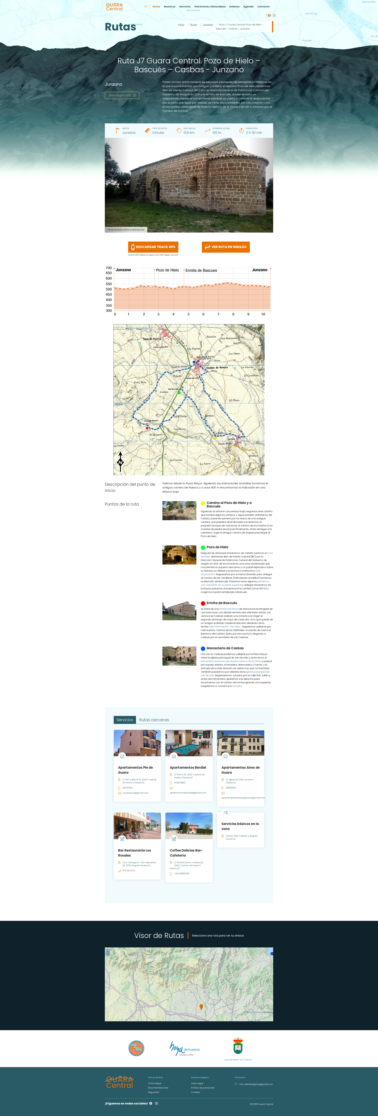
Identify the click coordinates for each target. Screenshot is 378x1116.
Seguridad (153, 1092)
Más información (219, 626)
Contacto (263, 6)
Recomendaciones (158, 1087)
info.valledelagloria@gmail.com (256, 1084)
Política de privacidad (203, 1087)
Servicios (185, 6)
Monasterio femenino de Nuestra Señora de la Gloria (231, 661)
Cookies (195, 1092)
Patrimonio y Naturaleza (210, 6)
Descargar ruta (120, 95)
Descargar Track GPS (155, 247)
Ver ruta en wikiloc (229, 247)
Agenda (248, 6)
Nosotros (169, 6)
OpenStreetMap (255, 1012)
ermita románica (229, 609)
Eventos (234, 6)
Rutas (156, 6)
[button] (117, 185)
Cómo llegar (154, 1083)
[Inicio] (114, 6)
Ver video (235, 626)
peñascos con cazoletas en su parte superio (235, 583)
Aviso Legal (197, 1083)
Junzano (208, 24)
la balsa (237, 686)
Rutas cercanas (154, 720)
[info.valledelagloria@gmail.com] (146, 7)
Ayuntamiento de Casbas (238, 1059)
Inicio (181, 24)
